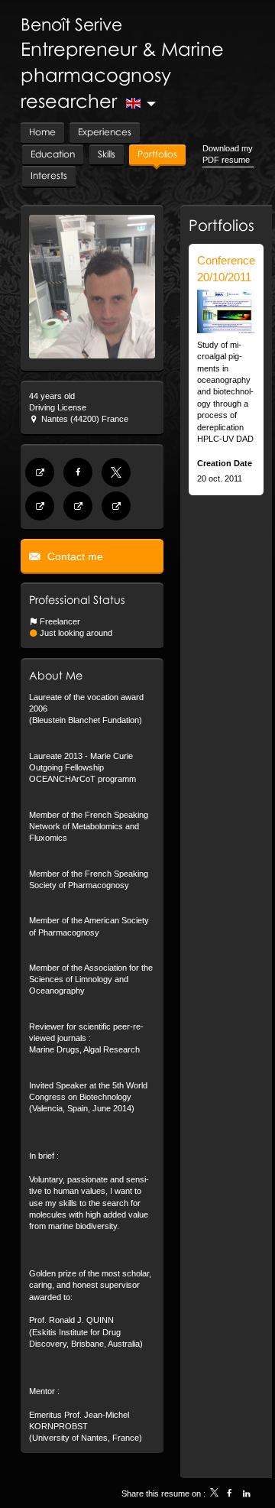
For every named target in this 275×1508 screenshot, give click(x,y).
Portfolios (221, 225)
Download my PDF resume (227, 154)
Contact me (73, 556)
